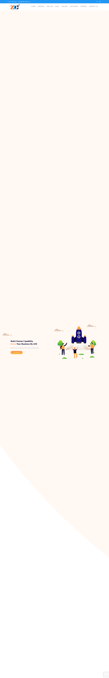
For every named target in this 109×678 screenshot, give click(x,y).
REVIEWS (84, 6)
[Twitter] (100, 1)
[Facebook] (97, 1)
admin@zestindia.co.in (25, 1)
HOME (33, 6)
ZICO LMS (50, 6)
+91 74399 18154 (13, 1)
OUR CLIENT (74, 6)
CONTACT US (93, 6)
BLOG (57, 6)
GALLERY (65, 6)
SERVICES (41, 6)
